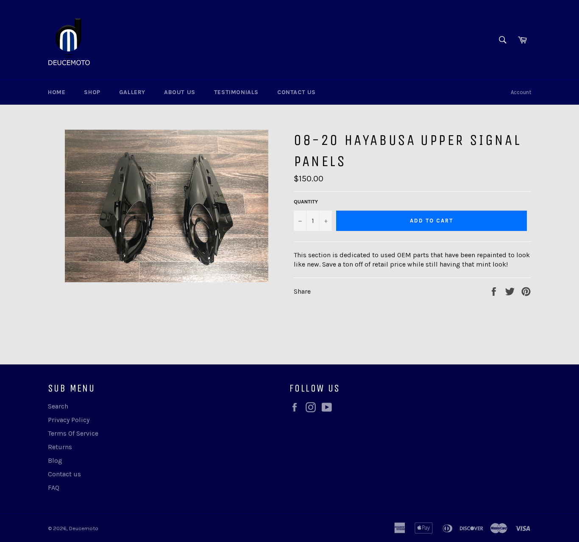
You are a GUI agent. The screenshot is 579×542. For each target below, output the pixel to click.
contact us (296, 92)
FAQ (53, 488)
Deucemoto (83, 528)
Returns (60, 447)
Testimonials (236, 92)
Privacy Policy (68, 420)
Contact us (64, 474)
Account (521, 92)
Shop (92, 92)
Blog (55, 460)
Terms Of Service (73, 433)
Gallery (132, 92)
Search (58, 406)
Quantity (306, 202)
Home (56, 92)
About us (179, 92)
